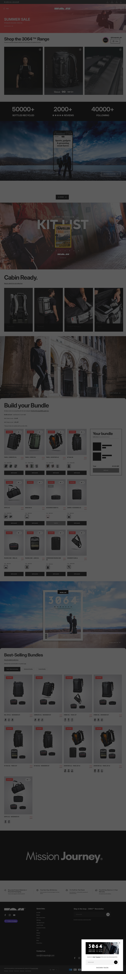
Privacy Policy (106, 967)
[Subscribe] (116, 962)
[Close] (120, 943)
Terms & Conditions (99, 967)
